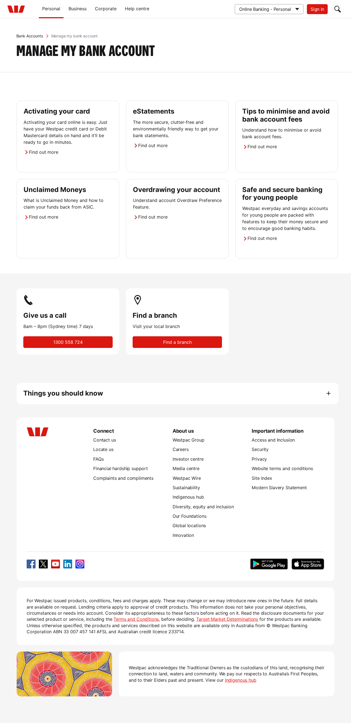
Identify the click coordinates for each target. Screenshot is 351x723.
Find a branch (177, 342)
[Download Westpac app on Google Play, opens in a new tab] (269, 564)
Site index (262, 478)
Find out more (43, 152)
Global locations (189, 525)
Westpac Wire (187, 478)
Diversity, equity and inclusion (203, 506)
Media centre (186, 468)
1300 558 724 (68, 342)
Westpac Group (188, 440)
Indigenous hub (188, 497)
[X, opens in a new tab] (43, 564)
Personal (51, 8)
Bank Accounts (29, 36)
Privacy (259, 459)
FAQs (98, 459)
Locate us (103, 449)
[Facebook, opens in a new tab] (31, 564)
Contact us (104, 440)
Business (78, 8)
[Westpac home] (16, 9)
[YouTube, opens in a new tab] (55, 564)
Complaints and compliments (123, 478)
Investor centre (188, 459)
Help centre (137, 8)
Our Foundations (189, 516)
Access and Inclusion (273, 440)
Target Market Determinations (227, 619)
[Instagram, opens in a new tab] (79, 564)
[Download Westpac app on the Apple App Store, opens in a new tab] (307, 564)
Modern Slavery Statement (279, 487)
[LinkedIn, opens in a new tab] (67, 564)
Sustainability (186, 487)
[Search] (337, 9)
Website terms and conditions (282, 468)
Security (260, 449)
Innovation (183, 535)
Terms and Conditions (136, 619)
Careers (181, 449)
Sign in (317, 9)
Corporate (106, 8)
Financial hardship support (120, 468)
